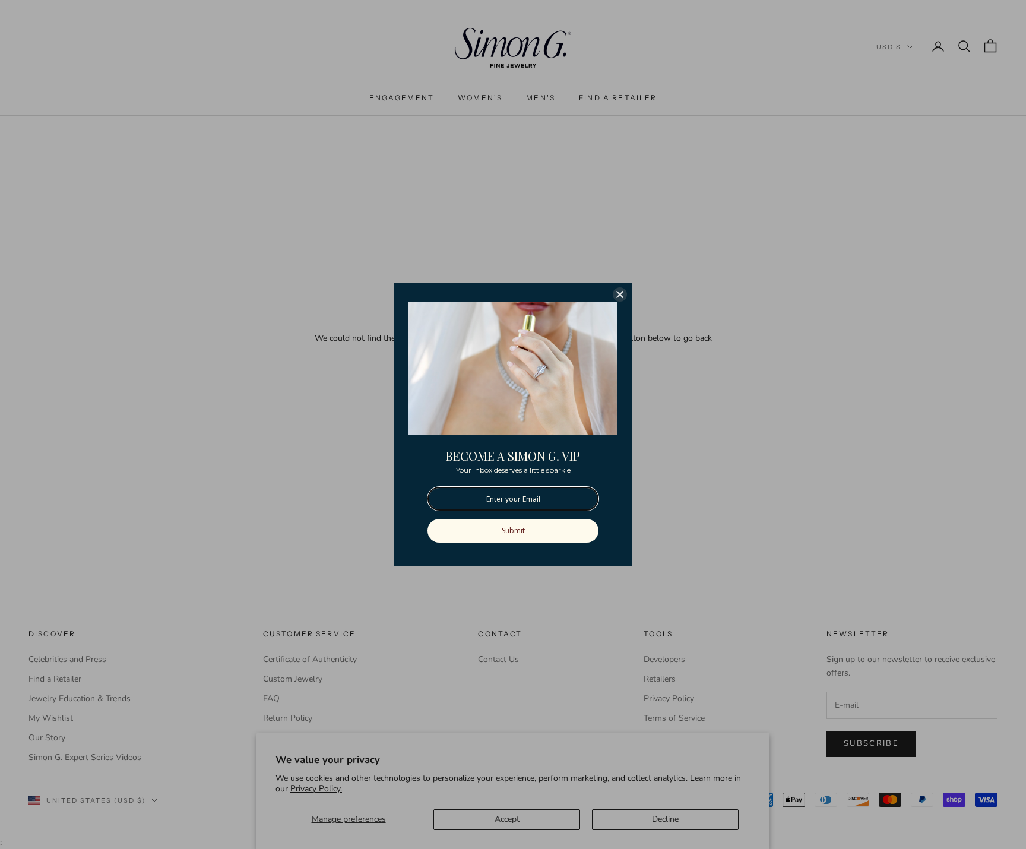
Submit (513, 530)
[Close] (620, 294)
